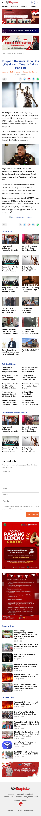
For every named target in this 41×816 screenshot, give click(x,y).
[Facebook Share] (20, 79)
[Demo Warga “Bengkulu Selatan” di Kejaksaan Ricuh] (7, 715)
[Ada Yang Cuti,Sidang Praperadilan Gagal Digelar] (30, 281)
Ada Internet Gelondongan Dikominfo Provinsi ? (25, 743)
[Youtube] (21, 804)
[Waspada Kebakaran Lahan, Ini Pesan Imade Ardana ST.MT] (7, 677)
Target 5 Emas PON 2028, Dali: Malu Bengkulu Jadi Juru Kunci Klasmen (26, 724)
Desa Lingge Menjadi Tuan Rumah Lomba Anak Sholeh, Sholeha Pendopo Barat (25, 686)
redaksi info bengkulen (11, 72)
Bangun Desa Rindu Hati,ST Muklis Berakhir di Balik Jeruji (10, 290)
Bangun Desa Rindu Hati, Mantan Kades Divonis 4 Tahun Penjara (10, 269)
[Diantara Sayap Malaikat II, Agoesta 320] (7, 657)
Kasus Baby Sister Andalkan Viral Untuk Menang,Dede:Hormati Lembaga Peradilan (10, 352)
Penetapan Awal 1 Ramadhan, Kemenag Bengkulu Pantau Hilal (26, 666)
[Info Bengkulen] (12, 2)
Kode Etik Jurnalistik (25, 794)
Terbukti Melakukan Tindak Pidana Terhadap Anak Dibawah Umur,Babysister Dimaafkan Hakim (30, 248)
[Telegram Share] (33, 79)
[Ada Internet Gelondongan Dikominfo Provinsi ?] (7, 745)
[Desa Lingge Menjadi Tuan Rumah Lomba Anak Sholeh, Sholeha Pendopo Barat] (7, 687)
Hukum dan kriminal (31, 72)
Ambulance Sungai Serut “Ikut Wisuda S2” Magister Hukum (26, 645)
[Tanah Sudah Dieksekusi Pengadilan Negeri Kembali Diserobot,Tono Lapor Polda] (10, 239)
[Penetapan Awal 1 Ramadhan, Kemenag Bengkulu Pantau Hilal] (7, 667)
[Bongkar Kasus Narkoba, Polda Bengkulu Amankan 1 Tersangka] (30, 322)
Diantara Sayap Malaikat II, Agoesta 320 (24, 655)
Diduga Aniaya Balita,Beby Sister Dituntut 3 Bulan (29, 269)
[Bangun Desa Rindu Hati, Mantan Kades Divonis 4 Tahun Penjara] (10, 260)
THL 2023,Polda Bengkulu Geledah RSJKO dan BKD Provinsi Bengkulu (9, 310)
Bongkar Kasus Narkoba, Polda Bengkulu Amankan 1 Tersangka (30, 331)
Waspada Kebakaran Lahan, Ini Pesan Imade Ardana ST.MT (26, 675)
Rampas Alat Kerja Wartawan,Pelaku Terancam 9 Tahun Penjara (9, 331)
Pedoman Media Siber (13, 797)
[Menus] (3, 2)
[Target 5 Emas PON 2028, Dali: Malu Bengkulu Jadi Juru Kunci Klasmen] (7, 725)
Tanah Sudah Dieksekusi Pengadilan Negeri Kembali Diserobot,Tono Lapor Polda (9, 248)
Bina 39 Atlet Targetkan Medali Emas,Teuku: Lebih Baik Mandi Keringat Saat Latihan (26, 734)
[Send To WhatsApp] (37, 79)
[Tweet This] (24, 79)
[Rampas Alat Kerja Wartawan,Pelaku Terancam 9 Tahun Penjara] (10, 322)
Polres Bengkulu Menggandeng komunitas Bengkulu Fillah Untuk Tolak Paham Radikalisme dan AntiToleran (25, 635)
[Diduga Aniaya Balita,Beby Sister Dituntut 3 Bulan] (30, 260)
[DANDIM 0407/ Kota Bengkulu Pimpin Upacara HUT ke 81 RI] (7, 755)
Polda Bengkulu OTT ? (30, 351)
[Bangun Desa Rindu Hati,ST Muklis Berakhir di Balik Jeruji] (10, 281)
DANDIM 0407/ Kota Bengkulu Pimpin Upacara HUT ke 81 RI (26, 753)
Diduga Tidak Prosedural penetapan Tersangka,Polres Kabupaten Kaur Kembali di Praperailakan (29, 310)
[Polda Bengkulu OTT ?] (30, 343)
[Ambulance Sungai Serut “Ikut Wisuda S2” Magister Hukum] (7, 647)
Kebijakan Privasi (31, 797)
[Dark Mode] (33, 2)
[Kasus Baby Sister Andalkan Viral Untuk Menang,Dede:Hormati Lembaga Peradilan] (10, 343)
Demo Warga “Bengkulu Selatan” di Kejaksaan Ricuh (25, 713)
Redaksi (11, 794)
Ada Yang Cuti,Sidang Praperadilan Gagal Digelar (30, 290)
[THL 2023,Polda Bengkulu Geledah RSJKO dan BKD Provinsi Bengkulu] (10, 301)
